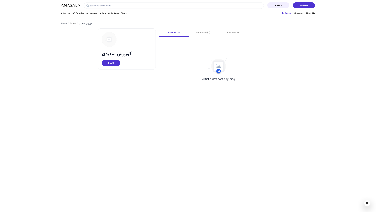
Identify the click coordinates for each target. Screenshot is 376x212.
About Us (310, 13)
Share (111, 63)
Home (64, 23)
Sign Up (304, 5)
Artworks (65, 13)
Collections (113, 13)
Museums (298, 13)
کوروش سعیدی (85, 23)
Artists (102, 13)
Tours (124, 13)
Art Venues (91, 13)
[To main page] (70, 5)
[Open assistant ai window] (367, 203)
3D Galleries (78, 13)
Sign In (278, 5)
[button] (87, 5)
